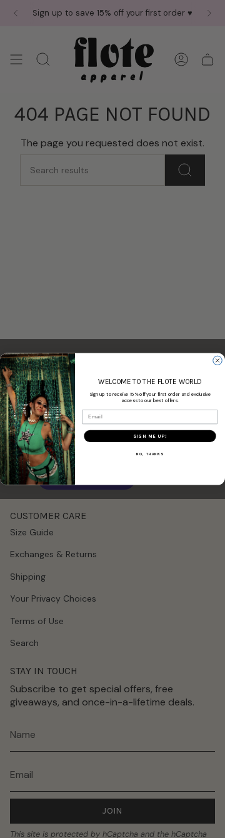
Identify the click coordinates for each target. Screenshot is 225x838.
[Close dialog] (217, 360)
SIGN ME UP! (150, 436)
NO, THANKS (150, 454)
